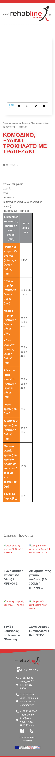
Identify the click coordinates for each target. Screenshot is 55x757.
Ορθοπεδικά (24, 123)
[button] (28, 26)
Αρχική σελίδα (10, 123)
